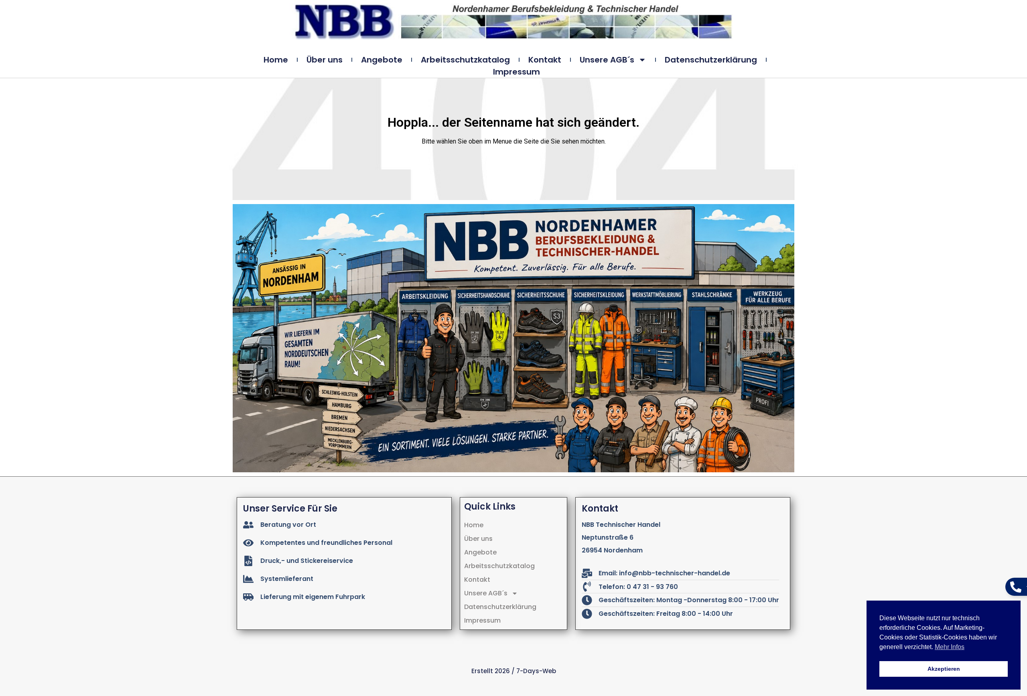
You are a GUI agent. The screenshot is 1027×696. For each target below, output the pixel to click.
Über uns (324, 59)
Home (276, 59)
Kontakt (544, 59)
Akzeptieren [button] (944, 669)
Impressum (516, 71)
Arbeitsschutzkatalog (465, 59)
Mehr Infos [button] (949, 646)
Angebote (381, 59)
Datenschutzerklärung (711, 59)
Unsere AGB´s (607, 59)
